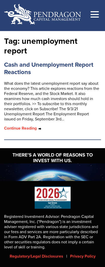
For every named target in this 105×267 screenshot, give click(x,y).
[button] (94, 15)
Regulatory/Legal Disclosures (36, 256)
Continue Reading (21, 128)
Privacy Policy (83, 256)
